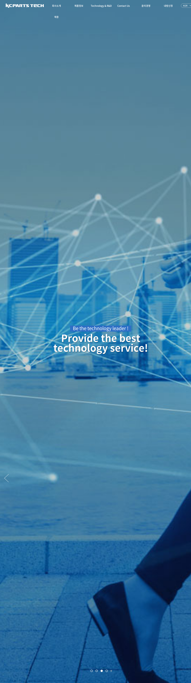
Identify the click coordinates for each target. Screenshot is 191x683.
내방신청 (168, 5)
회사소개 (56, 5)
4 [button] (106, 671)
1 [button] (91, 671)
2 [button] (96, 671)
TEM (25, 5)
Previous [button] (6, 478)
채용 (56, 17)
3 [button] (101, 671)
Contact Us (123, 5)
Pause (111, 671)
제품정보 (78, 5)
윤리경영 (146, 5)
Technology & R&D (101, 5)
